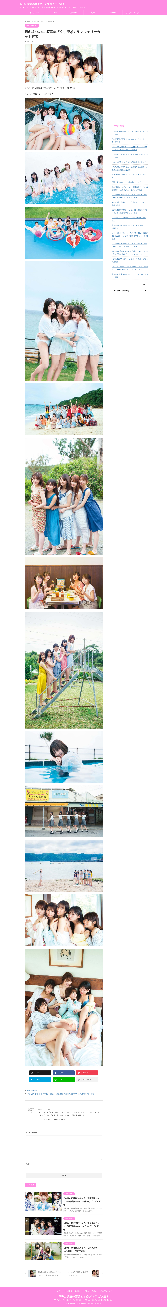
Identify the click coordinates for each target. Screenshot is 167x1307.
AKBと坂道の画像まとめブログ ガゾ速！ (42, 4)
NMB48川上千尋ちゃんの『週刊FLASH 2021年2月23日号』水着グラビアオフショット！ (130, 268)
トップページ (34, 13)
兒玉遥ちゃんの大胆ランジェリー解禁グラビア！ (129, 219)
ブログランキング (132, 13)
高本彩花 (83, 1094)
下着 (40, 1094)
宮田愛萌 (90, 1094)
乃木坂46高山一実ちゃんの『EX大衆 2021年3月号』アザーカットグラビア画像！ (129, 196)
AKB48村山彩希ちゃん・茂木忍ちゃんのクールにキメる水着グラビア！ (130, 168)
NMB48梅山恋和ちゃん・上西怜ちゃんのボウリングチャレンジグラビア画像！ (129, 148)
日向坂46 (52, 1094)
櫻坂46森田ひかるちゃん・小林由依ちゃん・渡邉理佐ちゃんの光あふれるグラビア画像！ (130, 188)
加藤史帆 (59, 1094)
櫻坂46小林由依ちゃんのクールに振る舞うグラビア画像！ (130, 275)
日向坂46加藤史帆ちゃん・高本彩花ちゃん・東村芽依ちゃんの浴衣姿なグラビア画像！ (81, 1201)
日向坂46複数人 (33, 1091)
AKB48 (54, 13)
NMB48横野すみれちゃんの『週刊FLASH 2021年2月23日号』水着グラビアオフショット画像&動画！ (130, 236)
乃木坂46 (73, 13)
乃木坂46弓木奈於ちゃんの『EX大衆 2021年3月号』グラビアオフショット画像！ (129, 245)
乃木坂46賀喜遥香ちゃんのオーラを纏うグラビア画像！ (130, 260)
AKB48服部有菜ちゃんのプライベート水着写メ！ (129, 175)
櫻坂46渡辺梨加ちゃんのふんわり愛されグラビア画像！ (130, 226)
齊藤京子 (67, 1094)
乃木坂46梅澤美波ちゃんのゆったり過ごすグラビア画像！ (130, 132)
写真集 (93, 13)
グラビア (30, 1094)
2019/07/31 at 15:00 (43, 1109)
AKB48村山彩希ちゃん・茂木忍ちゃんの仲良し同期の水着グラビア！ (130, 203)
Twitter (113, 13)
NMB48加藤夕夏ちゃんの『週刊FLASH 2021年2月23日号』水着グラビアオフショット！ (130, 252)
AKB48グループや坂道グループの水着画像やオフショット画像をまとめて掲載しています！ (83, 1300)
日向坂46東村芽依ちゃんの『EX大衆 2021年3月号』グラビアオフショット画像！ (129, 211)
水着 (36, 1094)
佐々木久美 (75, 1094)
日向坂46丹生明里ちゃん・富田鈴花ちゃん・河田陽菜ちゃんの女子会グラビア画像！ (81, 1226)
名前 (27, 1164)
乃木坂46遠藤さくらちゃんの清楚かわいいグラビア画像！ (130, 155)
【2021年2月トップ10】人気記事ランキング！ (130, 162)
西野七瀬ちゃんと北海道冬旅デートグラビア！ (130, 182)
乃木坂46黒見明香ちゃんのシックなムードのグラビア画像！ (130, 140)
